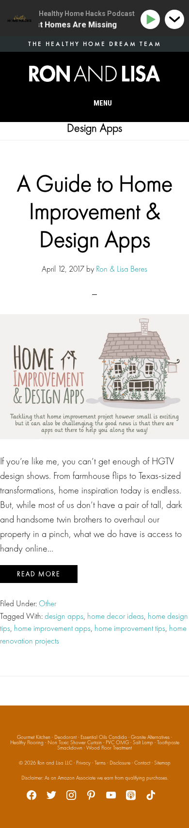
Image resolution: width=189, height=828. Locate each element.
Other (47, 603)
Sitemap (162, 762)
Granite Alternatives (150, 737)
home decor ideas (115, 616)
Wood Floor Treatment (109, 747)
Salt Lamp (143, 742)
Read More (39, 573)
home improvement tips (129, 628)
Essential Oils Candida (103, 737)
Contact (142, 762)
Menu (103, 103)
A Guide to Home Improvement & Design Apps (95, 211)
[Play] (152, 20)
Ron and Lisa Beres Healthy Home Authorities (94, 73)
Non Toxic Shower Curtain (74, 742)
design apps (64, 616)
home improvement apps (52, 628)
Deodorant (65, 737)
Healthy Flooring (27, 742)
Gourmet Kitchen (33, 737)
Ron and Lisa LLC (54, 762)
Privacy (83, 762)
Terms (100, 762)
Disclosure (120, 762)
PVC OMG (117, 742)
